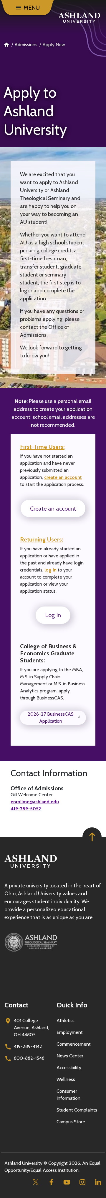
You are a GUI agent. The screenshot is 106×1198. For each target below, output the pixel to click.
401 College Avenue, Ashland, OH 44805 (31, 1027)
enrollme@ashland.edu (35, 801)
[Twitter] (35, 1182)
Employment (70, 1032)
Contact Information (49, 773)
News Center (70, 1056)
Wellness (66, 1079)
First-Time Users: (42, 446)
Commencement (74, 1044)
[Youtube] (66, 1182)
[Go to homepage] (30, 868)
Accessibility (69, 1067)
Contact (16, 1005)
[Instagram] (82, 1182)
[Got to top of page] (92, 837)
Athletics (65, 1020)
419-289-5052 (26, 809)
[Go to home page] (79, 17)
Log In (53, 615)
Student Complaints (77, 1110)
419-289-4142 (28, 1046)
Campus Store (71, 1121)
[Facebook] (51, 1182)
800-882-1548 (29, 1058)
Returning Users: (41, 539)
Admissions (25, 44)
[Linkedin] (98, 1182)
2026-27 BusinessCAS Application (51, 717)
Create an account (53, 508)
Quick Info (72, 1005)
